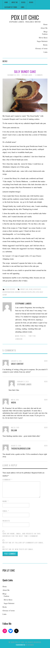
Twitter (32, 336)
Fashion (44, 34)
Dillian (14, 430)
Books (31, 2)
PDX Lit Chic (25, 17)
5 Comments (38, 75)
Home (6, 2)
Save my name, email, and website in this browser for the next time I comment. (22, 534)
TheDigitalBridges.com (20, 448)
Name (6, 501)
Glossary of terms (10, 7)
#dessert (18, 292)
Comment (7, 479)
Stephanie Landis (27, 75)
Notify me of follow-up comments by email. (23, 542)
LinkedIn (18, 339)
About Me (15, 2)
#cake (31, 289)
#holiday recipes (26, 292)
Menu (5, 61)
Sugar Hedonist (42, 41)
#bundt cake (24, 289)
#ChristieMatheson (8, 292)
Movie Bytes (43, 37)
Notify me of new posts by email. (18, 549)
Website (6, 521)
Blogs (23, 2)
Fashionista (20, 645)
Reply (45, 361)
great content (17, 363)
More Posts (20, 336)
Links (22, 7)
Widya (13, 402)
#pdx (34, 292)
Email (6, 511)
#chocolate (37, 289)
